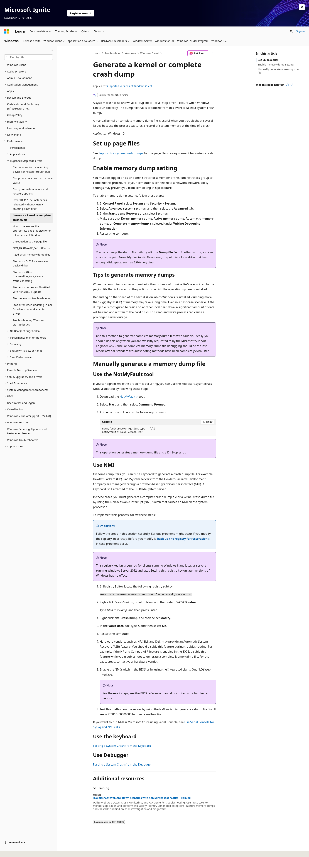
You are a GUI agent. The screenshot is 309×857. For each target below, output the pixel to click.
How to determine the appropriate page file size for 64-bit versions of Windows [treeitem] (32, 231)
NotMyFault (127, 397)
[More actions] (213, 53)
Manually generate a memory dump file (279, 71)
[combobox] (28, 57)
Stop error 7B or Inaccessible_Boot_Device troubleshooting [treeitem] (28, 276)
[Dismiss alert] (302, 7)
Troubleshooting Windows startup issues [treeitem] (28, 322)
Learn (97, 53)
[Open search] (291, 31)
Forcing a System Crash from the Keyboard (122, 746)
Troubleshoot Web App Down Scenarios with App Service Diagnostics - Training (142, 798)
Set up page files (268, 60)
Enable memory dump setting (276, 64)
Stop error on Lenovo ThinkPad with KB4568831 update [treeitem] (31, 289)
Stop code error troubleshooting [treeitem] (32, 298)
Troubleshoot (113, 53)
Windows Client (149, 53)
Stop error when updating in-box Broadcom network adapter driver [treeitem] (32, 309)
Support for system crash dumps (121, 153)
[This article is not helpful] (292, 85)
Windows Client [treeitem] (16, 65)
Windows (130, 53)
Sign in (300, 31)
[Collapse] (52, 50)
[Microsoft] (6, 31)
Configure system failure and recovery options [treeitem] (30, 191)
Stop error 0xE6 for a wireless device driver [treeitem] (30, 263)
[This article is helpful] (287, 85)
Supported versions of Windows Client (129, 86)
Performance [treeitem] (17, 147)
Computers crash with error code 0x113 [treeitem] (33, 180)
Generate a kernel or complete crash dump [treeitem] (32, 218)
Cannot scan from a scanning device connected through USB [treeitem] (31, 169)
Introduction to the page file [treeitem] (30, 241)
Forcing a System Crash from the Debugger (122, 764)
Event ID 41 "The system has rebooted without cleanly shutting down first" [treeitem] (30, 204)
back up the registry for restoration (182, 539)
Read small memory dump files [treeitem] (31, 254)
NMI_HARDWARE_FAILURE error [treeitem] (31, 248)
